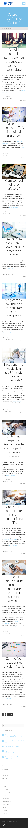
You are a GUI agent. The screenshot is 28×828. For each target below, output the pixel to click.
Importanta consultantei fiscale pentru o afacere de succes (15, 751)
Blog (7, 28)
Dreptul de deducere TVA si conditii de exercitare (14, 741)
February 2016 (6, 792)
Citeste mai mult (13, 207)
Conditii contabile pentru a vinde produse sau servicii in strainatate (13, 735)
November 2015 (6, 801)
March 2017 (5, 772)
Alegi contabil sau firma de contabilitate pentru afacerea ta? (15, 757)
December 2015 (6, 798)
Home (4, 28)
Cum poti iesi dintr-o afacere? (12, 746)
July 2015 (4, 807)
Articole (11, 28)
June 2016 (5, 781)
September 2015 (6, 804)
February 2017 (6, 775)
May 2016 (5, 784)
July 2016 (4, 778)
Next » (11, 714)
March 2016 (5, 790)
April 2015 (5, 810)
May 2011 (5, 813)
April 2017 (5, 769)
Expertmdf (7, 96)
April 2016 (5, 787)
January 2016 (5, 795)
